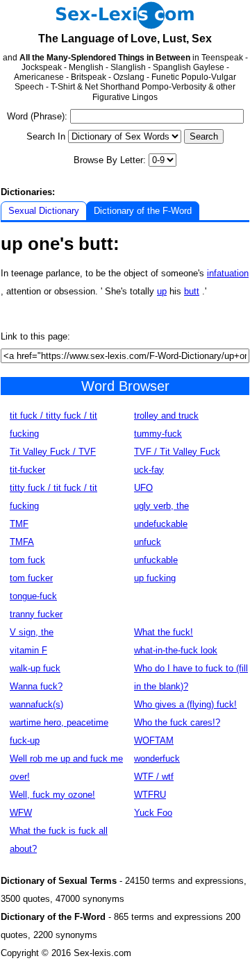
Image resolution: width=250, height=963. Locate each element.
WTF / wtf (154, 776)
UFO (143, 488)
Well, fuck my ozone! (52, 794)
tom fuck (27, 560)
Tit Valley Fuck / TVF (53, 451)
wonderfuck (157, 758)
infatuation (228, 273)
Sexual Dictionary (43, 211)
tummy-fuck (158, 433)
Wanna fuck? (36, 686)
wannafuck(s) (36, 704)
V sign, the (31, 632)
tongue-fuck (33, 596)
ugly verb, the (161, 506)
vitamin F (28, 650)
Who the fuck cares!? (177, 722)
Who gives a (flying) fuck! (185, 704)
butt (191, 291)
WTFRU (150, 794)
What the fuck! (163, 632)
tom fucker (31, 578)
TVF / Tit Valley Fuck (177, 451)
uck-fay (149, 469)
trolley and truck (166, 415)
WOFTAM (154, 740)
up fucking (155, 578)
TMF (19, 524)
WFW (21, 812)
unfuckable (156, 560)
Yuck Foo (153, 812)
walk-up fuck (35, 668)
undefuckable (161, 524)
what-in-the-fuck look (175, 650)
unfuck (147, 542)
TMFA (22, 542)
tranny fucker (36, 614)
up (162, 291)
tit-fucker (27, 469)
